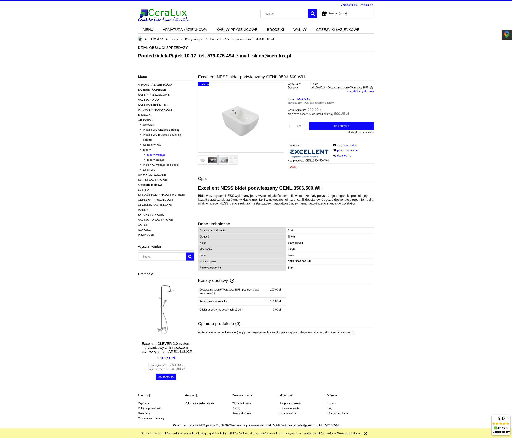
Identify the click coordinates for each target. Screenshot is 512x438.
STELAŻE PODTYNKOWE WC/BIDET (162, 194)
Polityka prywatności (150, 408)
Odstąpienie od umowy (151, 418)
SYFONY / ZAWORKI (151, 214)
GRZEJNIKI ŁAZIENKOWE (155, 204)
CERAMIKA (145, 119)
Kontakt (331, 403)
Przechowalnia (288, 413)
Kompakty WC (152, 144)
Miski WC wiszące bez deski (160, 164)
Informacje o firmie (337, 413)
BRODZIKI (144, 114)
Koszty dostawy (241, 413)
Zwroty (236, 408)
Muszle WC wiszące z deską (161, 129)
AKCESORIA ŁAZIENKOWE (155, 219)
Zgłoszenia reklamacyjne (199, 403)
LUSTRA (143, 189)
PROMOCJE (146, 234)
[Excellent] (308, 152)
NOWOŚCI (145, 229)
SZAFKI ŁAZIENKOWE (152, 179)
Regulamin (144, 403)
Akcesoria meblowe (150, 184)
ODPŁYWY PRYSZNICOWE (155, 199)
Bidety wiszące (156, 154)
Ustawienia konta (289, 408)
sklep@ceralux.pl (271, 55)
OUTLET (143, 224)
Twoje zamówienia (290, 403)
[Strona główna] (164, 15)
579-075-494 (220, 55)
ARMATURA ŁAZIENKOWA (155, 84)
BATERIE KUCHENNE (152, 89)
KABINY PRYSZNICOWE (153, 94)
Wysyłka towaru (241, 403)
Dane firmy (144, 413)
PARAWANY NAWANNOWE (155, 109)
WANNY (143, 209)
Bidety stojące (156, 159)
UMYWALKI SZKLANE (152, 174)
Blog (329, 408)
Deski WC (149, 169)
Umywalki (149, 124)
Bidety (147, 149)
